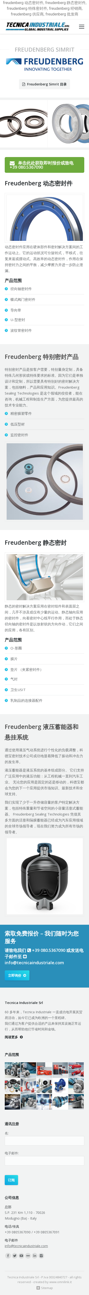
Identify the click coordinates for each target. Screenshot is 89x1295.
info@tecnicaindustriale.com (34, 962)
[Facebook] (8, 1256)
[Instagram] (41, 1256)
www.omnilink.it (60, 1282)
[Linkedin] (34, 1256)
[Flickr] (28, 1256)
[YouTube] (21, 1256)
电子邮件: (12, 1153)
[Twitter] (15, 1256)
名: (7, 1133)
